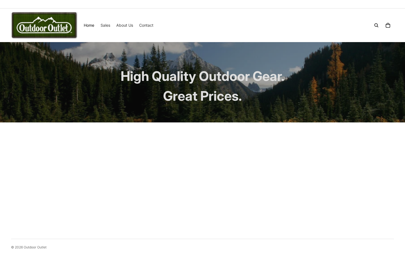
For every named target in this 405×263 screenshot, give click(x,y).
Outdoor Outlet (35, 247)
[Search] (376, 25)
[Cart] (388, 25)
